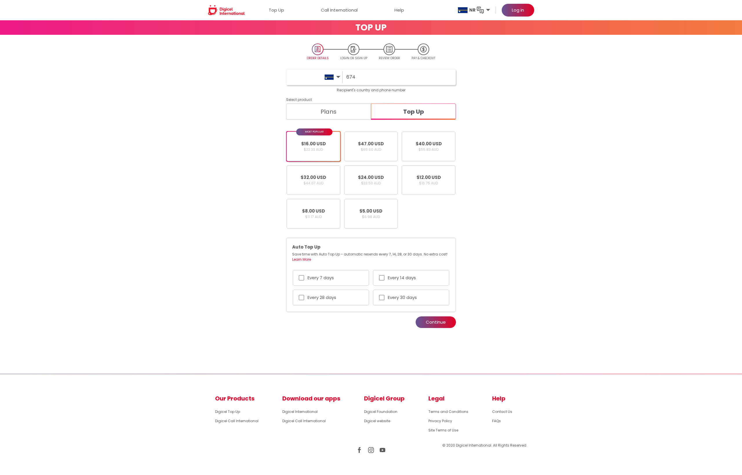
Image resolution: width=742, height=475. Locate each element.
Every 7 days (321, 278)
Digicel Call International (237, 420)
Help (399, 10)
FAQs (496, 420)
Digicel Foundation (380, 411)
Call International (339, 10)
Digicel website (377, 420)
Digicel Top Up (227, 411)
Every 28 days (322, 297)
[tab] (328, 112)
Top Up (276, 10)
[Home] (226, 10)
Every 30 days (402, 297)
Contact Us (502, 411)
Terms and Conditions (448, 411)
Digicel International (300, 411)
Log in (518, 10)
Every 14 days (402, 278)
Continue (436, 322)
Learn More (301, 259)
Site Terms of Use (443, 430)
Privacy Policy (440, 420)
